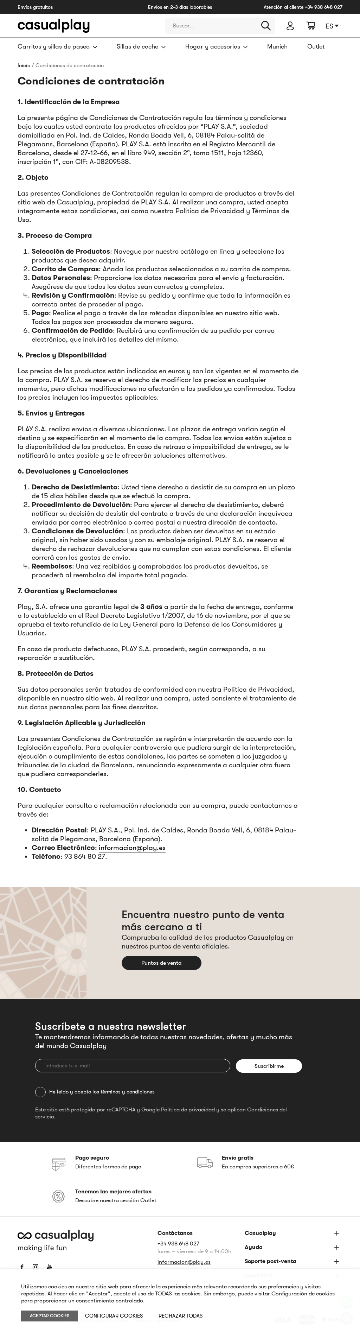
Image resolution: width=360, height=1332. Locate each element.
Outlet (315, 46)
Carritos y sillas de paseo (54, 46)
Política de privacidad (188, 1109)
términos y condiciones (128, 1092)
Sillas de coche (137, 46)
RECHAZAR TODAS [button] (180, 1316)
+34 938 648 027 (323, 7)
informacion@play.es (132, 848)
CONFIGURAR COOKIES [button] (114, 1316)
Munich (277, 46)
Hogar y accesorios (212, 46)
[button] (334, 25)
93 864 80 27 (84, 856)
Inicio (24, 65)
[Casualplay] (86, 26)
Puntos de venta (161, 962)
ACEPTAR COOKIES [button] (49, 1315)
